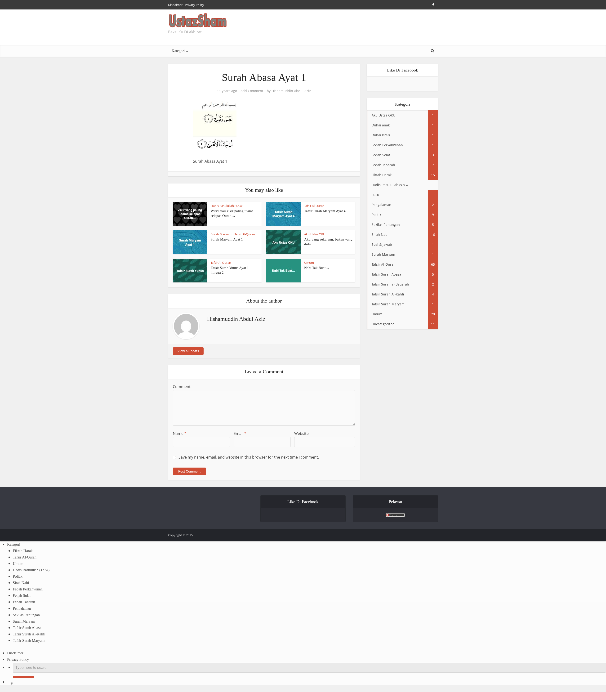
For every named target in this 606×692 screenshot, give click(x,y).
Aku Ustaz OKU (314, 234)
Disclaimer (175, 5)
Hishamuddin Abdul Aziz (291, 91)
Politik (17, 576)
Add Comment (252, 91)
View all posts (188, 351)
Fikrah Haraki (23, 551)
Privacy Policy (194, 5)
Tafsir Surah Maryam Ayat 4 (325, 211)
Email (240, 433)
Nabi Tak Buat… (316, 268)
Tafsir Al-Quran (314, 206)
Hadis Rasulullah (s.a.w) (227, 206)
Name (180, 433)
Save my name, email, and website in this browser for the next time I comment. (248, 457)
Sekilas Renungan (26, 615)
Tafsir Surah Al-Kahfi (29, 634)
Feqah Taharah (24, 602)
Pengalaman (22, 608)
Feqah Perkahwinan (28, 589)
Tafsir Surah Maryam (29, 640)
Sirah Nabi (21, 583)
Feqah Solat (22, 596)
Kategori (178, 51)
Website (301, 433)
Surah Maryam (221, 234)
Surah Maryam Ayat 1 (227, 239)
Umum (309, 262)
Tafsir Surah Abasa (27, 628)
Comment (182, 386)
